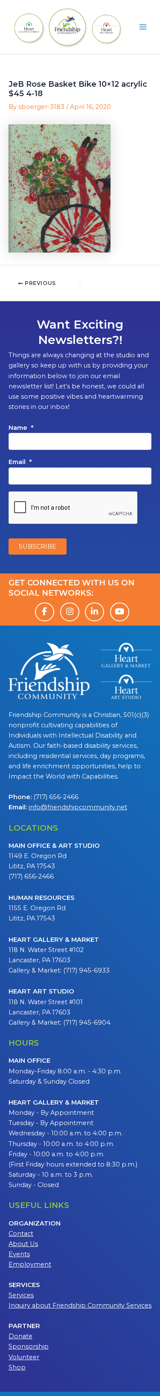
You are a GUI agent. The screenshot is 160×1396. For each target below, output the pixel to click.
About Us (23, 1244)
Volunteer (24, 1357)
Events (19, 1254)
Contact (21, 1233)
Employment (30, 1264)
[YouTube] (119, 611)
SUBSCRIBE (37, 546)
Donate (20, 1336)
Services (21, 1295)
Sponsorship (29, 1346)
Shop (17, 1367)
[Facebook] (44, 611)
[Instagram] (69, 611)
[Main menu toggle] (142, 26)
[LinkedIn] (94, 611)
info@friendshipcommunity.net (78, 807)
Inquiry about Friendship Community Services (80, 1305)
